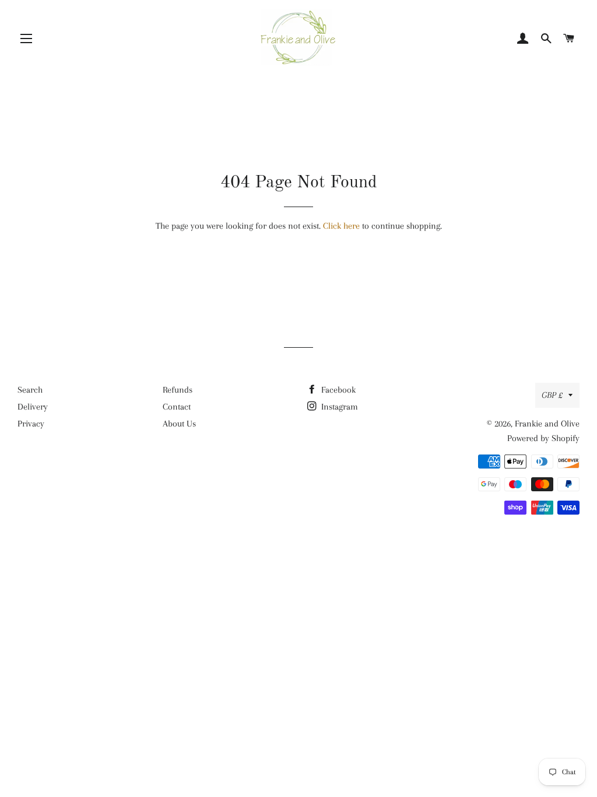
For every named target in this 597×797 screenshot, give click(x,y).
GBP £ (552, 395)
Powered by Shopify (543, 438)
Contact (177, 406)
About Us (179, 423)
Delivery (32, 406)
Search (30, 389)
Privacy (30, 423)
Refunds (177, 389)
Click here (341, 226)
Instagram (338, 406)
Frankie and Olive (547, 423)
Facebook (337, 389)
